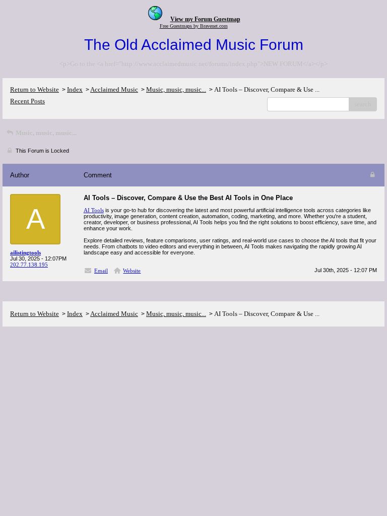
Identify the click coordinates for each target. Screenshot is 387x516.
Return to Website (34, 89)
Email (101, 271)
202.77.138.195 (29, 265)
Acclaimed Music (114, 89)
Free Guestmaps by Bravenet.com (194, 26)
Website (132, 271)
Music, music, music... (176, 89)
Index (75, 89)
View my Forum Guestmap (205, 19)
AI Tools (94, 210)
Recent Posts (27, 101)
